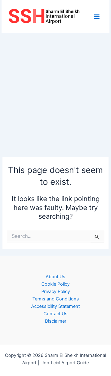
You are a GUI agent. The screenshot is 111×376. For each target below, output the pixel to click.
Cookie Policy (55, 284)
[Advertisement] (55, 91)
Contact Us (55, 313)
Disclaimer (55, 321)
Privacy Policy (55, 291)
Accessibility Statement (55, 306)
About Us (55, 276)
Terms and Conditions (55, 299)
